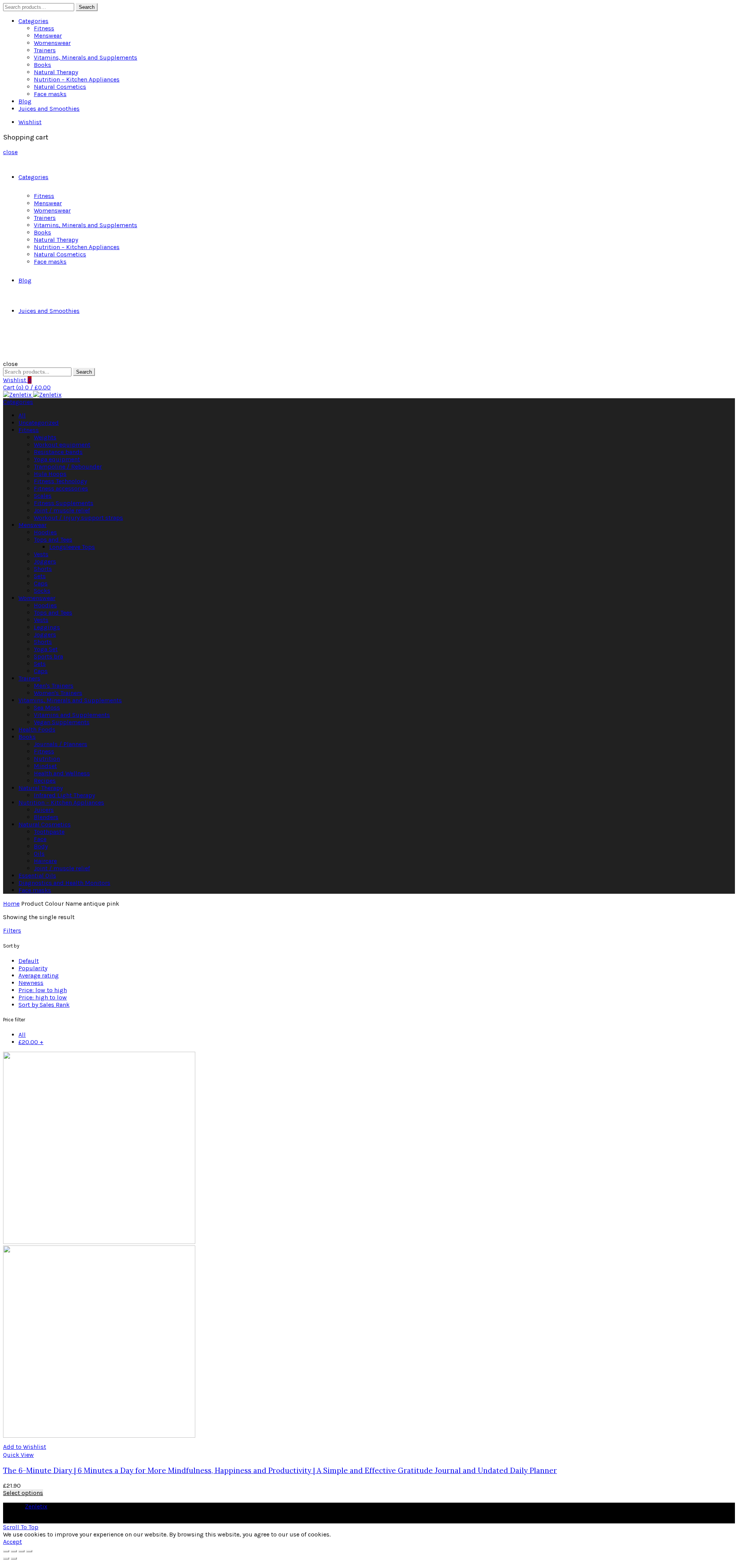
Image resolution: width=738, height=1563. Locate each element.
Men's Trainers (53, 685)
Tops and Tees (53, 539)
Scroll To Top (20, 1527)
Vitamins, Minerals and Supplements (85, 57)
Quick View (18, 1454)
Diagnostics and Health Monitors (64, 882)
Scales (43, 495)
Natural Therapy (56, 72)
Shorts (43, 568)
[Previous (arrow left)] (6, 1558)
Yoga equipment (57, 459)
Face (40, 839)
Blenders (46, 817)
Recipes (45, 780)
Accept (12, 1541)
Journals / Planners (60, 744)
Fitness (44, 28)
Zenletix (36, 1506)
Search (87, 7)
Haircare (45, 861)
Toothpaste (49, 831)
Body (41, 846)
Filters (12, 930)
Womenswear (52, 43)
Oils (39, 853)
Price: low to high (42, 990)
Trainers (45, 50)
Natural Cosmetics (60, 86)
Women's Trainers (58, 693)
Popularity (32, 968)
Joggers (45, 561)
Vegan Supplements (62, 722)
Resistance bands (58, 452)
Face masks (50, 94)
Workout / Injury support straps (78, 517)
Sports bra (48, 656)
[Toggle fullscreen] (21, 1551)
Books (42, 64)
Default (28, 960)
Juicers (44, 809)
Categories (33, 21)
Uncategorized (38, 422)
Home (11, 903)
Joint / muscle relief (62, 510)
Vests (41, 554)
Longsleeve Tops (72, 546)
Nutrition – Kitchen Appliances (77, 79)
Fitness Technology (60, 481)
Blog (25, 101)
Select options (23, 1492)
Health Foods (36, 729)
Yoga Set (46, 649)
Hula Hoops (50, 473)
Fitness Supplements (63, 503)
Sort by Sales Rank (44, 1004)
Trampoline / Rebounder (68, 466)
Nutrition (47, 758)
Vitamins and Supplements (72, 714)
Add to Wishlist (24, 1446)
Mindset (45, 766)
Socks (42, 590)
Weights (45, 437)
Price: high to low (42, 997)
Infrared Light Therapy (64, 795)
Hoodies (45, 532)
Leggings (47, 627)
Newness (30, 982)
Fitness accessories (61, 488)
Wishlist (30, 122)
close (10, 152)
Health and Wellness (62, 773)
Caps (41, 583)
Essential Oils (37, 875)
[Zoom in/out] (29, 1551)
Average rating (38, 975)
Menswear (48, 35)
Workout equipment (62, 444)
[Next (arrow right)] (14, 1558)
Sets (40, 576)
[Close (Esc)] (6, 1551)
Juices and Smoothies (49, 108)
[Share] (14, 1551)
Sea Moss (47, 707)
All (22, 415)
